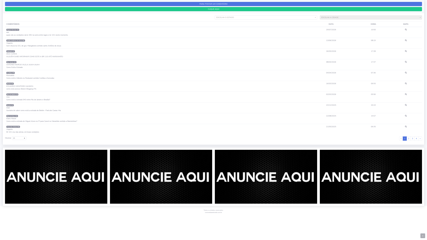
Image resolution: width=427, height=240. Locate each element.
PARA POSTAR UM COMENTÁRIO (213, 4)
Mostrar (8, 138)
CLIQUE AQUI (213, 9)
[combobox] (266, 17)
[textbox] (265, 17)
